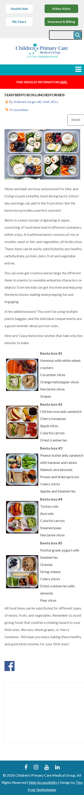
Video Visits (61, 9)
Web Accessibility (43, 782)
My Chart (19, 21)
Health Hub (19, 9)
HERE (63, 82)
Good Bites (20, 110)
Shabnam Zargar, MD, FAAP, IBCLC (36, 102)
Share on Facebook (9, 666)
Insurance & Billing (61, 21)
